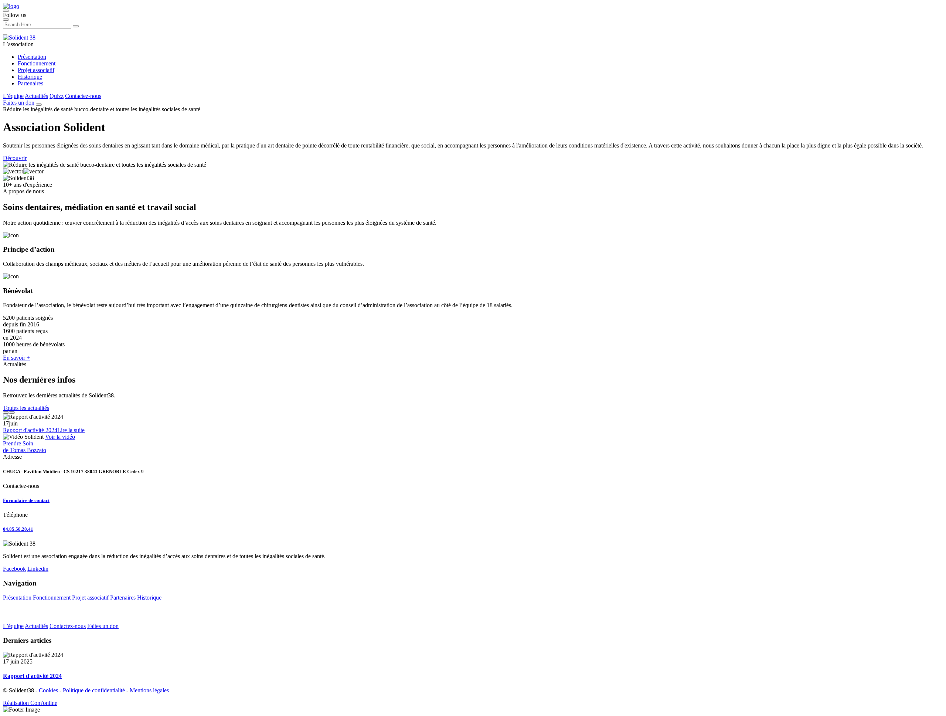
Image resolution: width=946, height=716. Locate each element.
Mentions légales (149, 690)
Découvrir (15, 158)
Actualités (36, 96)
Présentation (32, 57)
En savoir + (16, 357)
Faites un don (18, 102)
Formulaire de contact (26, 500)
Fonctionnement (36, 63)
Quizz (57, 96)
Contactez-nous (83, 96)
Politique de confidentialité (94, 690)
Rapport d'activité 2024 (30, 430)
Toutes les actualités (26, 408)
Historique (30, 77)
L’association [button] (18, 44)
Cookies (48, 690)
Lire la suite (71, 430)
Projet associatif (36, 70)
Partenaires (30, 83)
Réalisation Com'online (30, 703)
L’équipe (13, 96)
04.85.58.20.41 (18, 529)
